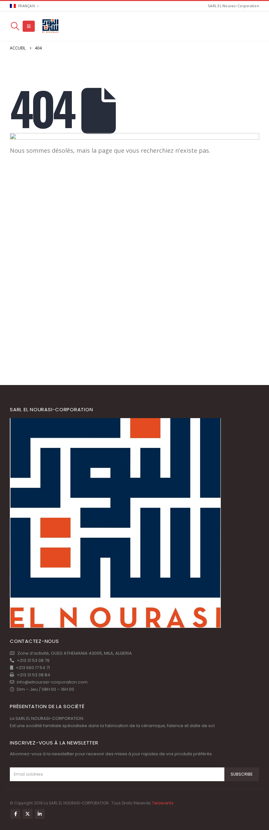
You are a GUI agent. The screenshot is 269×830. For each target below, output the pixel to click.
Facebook (15, 814)
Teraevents (163, 803)
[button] (15, 26)
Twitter (27, 814)
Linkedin (40, 814)
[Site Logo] (50, 26)
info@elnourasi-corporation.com (52, 682)
